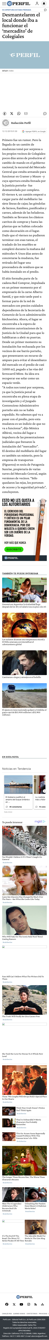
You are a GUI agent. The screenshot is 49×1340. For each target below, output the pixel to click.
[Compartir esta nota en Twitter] (11, 113)
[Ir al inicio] (18, 3)
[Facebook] (6, 1304)
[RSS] (35, 1304)
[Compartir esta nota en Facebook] (4, 113)
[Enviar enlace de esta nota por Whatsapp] (18, 113)
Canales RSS (7, 1314)
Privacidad (43, 1314)
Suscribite (14, 549)
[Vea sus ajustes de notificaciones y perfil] (44, 3)
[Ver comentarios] (45, 10)
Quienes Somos (19, 1314)
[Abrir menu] (4, 3)
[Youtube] (21, 1304)
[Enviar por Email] (25, 113)
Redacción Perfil (21, 122)
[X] (14, 1304)
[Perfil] (24, 1298)
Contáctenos (32, 1314)
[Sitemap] (42, 1304)
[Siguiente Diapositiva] (44, 791)
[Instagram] (28, 1304)
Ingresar (37, 3)
